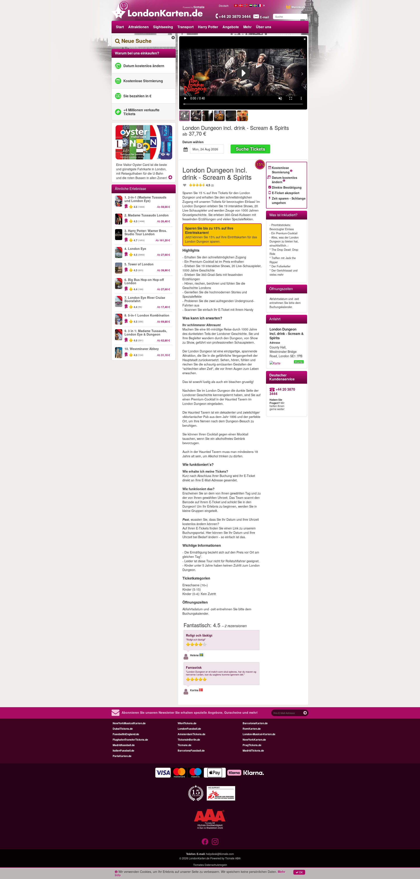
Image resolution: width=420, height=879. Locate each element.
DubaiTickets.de (123, 729)
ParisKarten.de (122, 756)
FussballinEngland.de (126, 734)
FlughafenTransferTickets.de (130, 739)
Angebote (230, 26)
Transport (185, 26)
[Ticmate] (194, 7)
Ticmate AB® (233, 858)
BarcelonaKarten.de (255, 723)
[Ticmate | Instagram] (215, 841)
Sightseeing (163, 26)
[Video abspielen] (243, 73)
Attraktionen (138, 26)
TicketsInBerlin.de (189, 739)
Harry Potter (208, 26)
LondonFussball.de (189, 729)
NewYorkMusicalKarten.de (129, 723)
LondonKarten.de (199, 858)
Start (120, 26)
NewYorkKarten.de (254, 739)
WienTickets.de (187, 723)
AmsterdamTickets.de (191, 734)
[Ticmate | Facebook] (205, 841)
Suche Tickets (250, 149)
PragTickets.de (252, 745)
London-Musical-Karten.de (259, 734)
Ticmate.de (184, 745)
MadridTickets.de (253, 750)
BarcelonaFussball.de (191, 750)
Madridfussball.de (124, 745)
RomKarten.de (252, 729)
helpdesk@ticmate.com (220, 854)
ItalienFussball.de (123, 750)
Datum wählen (193, 142)
